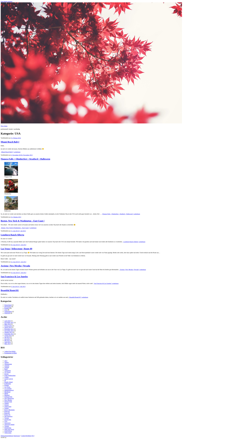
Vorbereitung (8, 311)
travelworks (7, 419)
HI (5, 380)
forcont (6, 374)
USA (5, 310)
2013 (5, 361)
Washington (7, 428)
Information (7, 306)
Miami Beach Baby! (10, 142)
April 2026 (7, 321)
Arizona (6, 367)
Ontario (6, 403)
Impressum (17, 436)
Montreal (7, 395)
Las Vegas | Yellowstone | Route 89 (16, 248)
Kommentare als (10, 353)
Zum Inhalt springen (6, 1)
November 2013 (9, 330)
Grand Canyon (8, 379)
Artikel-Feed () (9, 351)
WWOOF (7, 313)
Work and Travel (9, 429)
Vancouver (7, 423)
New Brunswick (9, 398)
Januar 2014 (7, 327)
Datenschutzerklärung (7, 436)
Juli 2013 (7, 337)
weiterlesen (10, 152)
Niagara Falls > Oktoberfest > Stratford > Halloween (25, 159)
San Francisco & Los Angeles (14, 276)
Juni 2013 (7, 339)
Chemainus (7, 370)
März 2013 (7, 344)
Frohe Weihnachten (9, 375)
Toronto (6, 418)
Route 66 (7, 411)
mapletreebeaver (9, 390)
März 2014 (7, 324)
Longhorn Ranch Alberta (12, 235)
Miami (6, 393)
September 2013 (9, 334)
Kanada (6, 308)
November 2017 (9, 322)
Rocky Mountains (9, 410)
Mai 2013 (7, 340)
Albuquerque (8, 364)
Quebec (6, 408)
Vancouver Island (9, 424)
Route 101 (7, 414)
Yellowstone (7, 432)
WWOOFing (8, 431)
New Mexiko (8, 400)
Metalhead (7, 392)
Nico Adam (4, 126)
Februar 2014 (8, 326)
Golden (6, 377)
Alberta (6, 362)
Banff (6, 369)
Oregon (6, 405)
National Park (8, 397)
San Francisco (8, 416)
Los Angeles (8, 388)
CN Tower (7, 372)
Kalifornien (7, 383)
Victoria (6, 426)
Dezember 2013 (9, 329)
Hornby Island (8, 382)
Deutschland (8, 305)
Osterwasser (7, 406)
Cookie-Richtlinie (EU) (27, 436)
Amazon (6, 365)
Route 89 (7, 413)
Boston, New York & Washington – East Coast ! (22, 221)
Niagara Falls (8, 401)
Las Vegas (7, 387)
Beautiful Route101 (10, 290)
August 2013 (8, 335)
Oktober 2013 (8, 332)
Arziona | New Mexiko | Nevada (15, 266)
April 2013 (7, 342)
